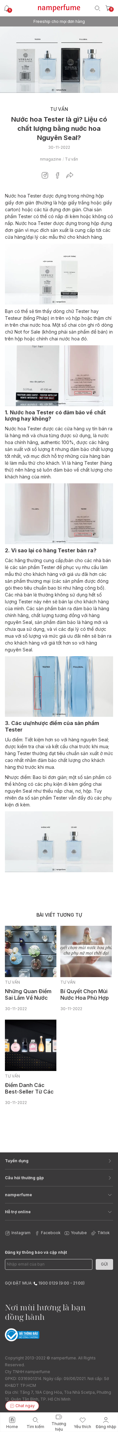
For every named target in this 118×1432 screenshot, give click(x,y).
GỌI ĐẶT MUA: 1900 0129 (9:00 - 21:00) (45, 1283)
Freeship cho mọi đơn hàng (59, 21)
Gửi (104, 1264)
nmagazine (50, 159)
